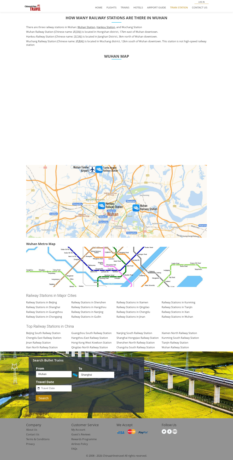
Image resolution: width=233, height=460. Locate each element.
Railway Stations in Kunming (178, 302)
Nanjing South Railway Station (134, 333)
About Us (31, 429)
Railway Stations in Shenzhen (88, 302)
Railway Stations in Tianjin (177, 307)
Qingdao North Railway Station (89, 347)
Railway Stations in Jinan (130, 316)
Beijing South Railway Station (43, 333)
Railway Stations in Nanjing (87, 312)
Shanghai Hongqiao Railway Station (137, 338)
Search (44, 398)
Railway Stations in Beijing (41, 302)
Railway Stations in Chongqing (44, 316)
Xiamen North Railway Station (179, 333)
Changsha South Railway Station (135, 347)
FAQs (74, 448)
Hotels (138, 7)
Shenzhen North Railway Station (135, 342)
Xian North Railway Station (42, 347)
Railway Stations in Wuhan (177, 316)
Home (98, 7)
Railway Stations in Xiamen (132, 302)
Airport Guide (156, 7)
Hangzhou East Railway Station (89, 338)
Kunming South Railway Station (180, 338)
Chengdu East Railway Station (43, 338)
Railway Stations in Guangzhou (44, 312)
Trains (125, 7)
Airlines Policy (79, 444)
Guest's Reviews (81, 434)
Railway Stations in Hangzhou (88, 307)
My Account (78, 429)
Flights (111, 7)
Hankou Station (106, 27)
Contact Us (199, 7)
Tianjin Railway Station (175, 342)
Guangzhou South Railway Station (91, 333)
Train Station (179, 7)
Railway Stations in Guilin (86, 316)
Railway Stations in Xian (176, 312)
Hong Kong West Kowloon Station (91, 342)
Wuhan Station (86, 27)
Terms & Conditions (38, 439)
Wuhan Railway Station (175, 347)
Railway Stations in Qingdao (132, 307)
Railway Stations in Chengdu (133, 312)
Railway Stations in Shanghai (43, 307)
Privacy (30, 444)
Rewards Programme (84, 439)
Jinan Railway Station (38, 342)
